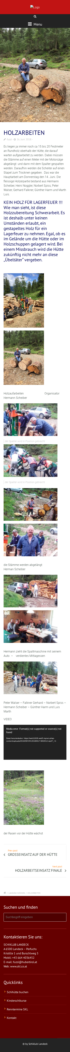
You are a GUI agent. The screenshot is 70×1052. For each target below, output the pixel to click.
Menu (37, 24)
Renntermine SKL (17, 1009)
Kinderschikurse (16, 1000)
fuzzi (9, 139)
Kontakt (11, 1018)
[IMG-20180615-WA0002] (35, 75)
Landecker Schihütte (16, 893)
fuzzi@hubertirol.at (25, 962)
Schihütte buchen (17, 992)
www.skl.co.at (18, 966)
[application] (35, 742)
